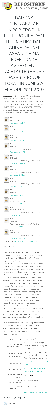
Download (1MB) (16, 132)
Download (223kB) (17, 152)
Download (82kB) (17, 215)
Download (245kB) (17, 175)
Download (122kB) (17, 163)
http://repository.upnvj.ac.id (25, 241)
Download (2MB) (17, 227)
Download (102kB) (17, 123)
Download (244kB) (17, 140)
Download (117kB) (17, 195)
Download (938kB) (17, 186)
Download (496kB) (17, 238)
